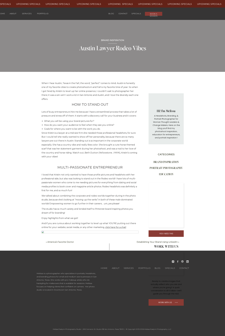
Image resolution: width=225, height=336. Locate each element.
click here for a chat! (115, 227)
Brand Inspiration (112, 40)
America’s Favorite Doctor (60, 242)
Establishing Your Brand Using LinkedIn (157, 242)
